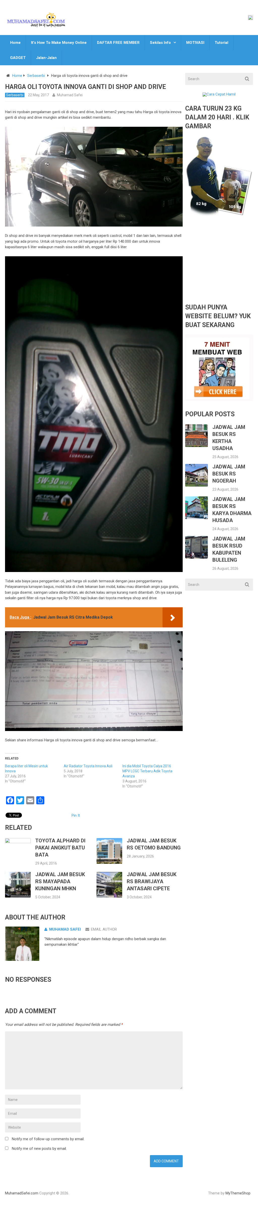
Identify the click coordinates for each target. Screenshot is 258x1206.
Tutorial (221, 42)
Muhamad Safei (70, 95)
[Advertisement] (219, 263)
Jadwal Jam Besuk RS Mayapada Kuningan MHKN (60, 881)
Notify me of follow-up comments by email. (48, 1139)
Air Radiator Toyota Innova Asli (88, 766)
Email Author (104, 929)
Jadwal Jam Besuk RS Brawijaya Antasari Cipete (151, 881)
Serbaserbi (36, 75)
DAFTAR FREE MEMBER (118, 42)
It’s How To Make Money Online (59, 42)
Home (15, 42)
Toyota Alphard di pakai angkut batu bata (60, 848)
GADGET (18, 57)
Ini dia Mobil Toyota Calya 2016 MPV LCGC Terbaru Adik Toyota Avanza (147, 771)
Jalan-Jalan (46, 57)
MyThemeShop (237, 1193)
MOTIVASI (195, 42)
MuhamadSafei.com (21, 1193)
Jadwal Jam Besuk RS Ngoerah (228, 474)
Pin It (76, 815)
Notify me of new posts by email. (39, 1148)
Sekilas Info (160, 42)
